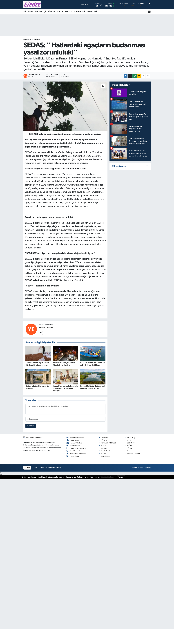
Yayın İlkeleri (105, 456)
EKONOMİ (92, 12)
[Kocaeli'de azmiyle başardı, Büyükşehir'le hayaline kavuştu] (65, 377)
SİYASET (104, 445)
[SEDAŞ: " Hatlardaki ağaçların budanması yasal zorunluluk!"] (65, 106)
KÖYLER (51, 12)
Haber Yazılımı (137, 467)
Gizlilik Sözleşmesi (108, 451)
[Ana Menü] (149, 11)
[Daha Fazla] (139, 76)
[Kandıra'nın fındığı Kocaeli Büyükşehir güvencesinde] (38, 353)
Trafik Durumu (75, 445)
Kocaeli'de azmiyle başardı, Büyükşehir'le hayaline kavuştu (65, 388)
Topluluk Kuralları (133, 453)
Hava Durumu (75, 440)
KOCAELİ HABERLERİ (75, 12)
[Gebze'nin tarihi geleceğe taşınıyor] (38, 377)
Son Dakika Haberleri (78, 453)
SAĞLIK (129, 445)
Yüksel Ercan (46, 327)
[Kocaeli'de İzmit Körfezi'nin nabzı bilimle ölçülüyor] (92, 353)
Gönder (30, 426)
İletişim (129, 451)
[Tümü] (147, 166)
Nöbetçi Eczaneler (77, 437)
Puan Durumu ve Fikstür (79, 448)
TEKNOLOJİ (40, 12)
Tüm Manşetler (75, 451)
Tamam (121, 477)
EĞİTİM (129, 448)
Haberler (27, 39)
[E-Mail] (41, 333)
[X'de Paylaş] (130, 76)
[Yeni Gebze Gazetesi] (32, 4)
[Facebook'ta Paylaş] (125, 76)
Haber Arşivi (74, 456)
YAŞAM (37, 39)
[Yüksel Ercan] (31, 329)
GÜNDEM (28, 12)
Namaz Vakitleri (76, 443)
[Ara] (150, 4)
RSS (28, 467)
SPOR (60, 12)
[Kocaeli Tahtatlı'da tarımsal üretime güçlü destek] (92, 377)
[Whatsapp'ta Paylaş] (134, 76)
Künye (103, 453)
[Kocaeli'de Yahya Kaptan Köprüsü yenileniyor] (65, 353)
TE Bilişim (147, 467)
